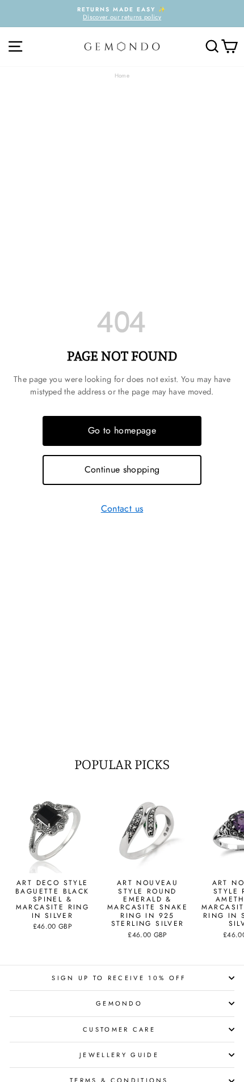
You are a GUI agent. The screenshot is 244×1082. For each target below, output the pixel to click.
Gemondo (119, 1003)
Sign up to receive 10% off (119, 977)
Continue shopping (122, 469)
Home (122, 75)
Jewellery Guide (119, 1054)
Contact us (122, 509)
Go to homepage (122, 430)
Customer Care (119, 1029)
